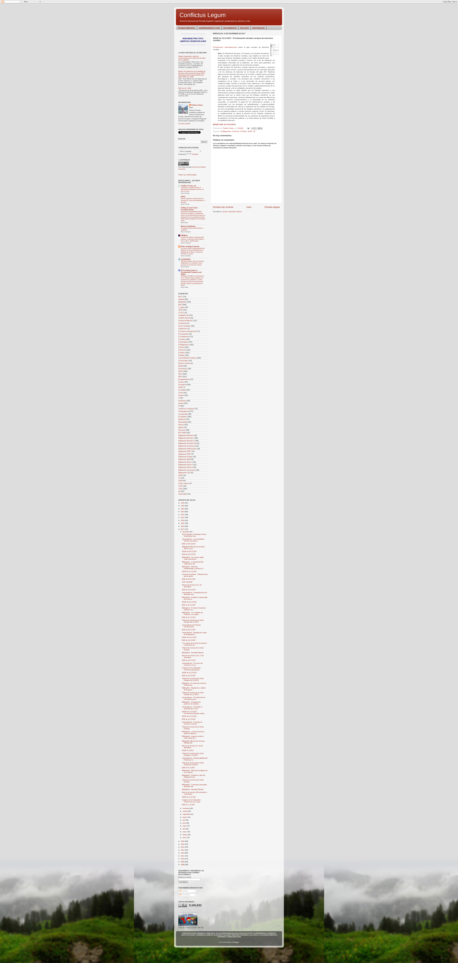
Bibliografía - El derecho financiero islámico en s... (194, 609)
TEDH (180, 481)
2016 (183, 841)
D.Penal (181, 347)
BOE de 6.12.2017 (188, 768)
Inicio (248, 207)
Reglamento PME (184, 454)
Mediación (181, 419)
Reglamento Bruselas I (186, 438)
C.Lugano (181, 307)
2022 (183, 515)
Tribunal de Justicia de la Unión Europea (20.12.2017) (193, 621)
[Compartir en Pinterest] (261, 128)
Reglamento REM (184, 459)
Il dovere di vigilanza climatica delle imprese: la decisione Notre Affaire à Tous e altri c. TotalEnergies (192, 239)
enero (185, 837)
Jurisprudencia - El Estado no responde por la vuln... (192, 708)
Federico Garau (197, 105)
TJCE (180, 486)
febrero (185, 835)
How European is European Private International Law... (194, 535)
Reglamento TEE (184, 473)
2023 (183, 512)
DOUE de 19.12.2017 (189, 637)
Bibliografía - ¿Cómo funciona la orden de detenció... (193, 732)
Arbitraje (181, 299)
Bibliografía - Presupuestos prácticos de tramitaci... (191, 703)
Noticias (181, 425)
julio (184, 820)
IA (179, 398)
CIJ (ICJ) (181, 313)
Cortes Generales (184, 326)
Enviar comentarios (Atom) (232, 211)
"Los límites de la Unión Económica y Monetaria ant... (194, 644)
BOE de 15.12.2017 (189, 676)
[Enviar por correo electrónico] (252, 128)
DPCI (180, 374)
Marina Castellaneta (188, 226)
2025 (183, 506)
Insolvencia (182, 401)
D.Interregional (183, 342)
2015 (183, 844)
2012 (183, 853)
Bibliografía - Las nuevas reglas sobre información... (193, 558)
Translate (195, 154)
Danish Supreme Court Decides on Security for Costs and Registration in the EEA (193, 200)
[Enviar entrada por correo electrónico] (248, 128)
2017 (183, 529)
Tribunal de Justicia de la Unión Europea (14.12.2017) (193, 679)
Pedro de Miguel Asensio (190, 246)
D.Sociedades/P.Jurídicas (187, 358)
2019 (183, 523)
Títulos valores (183, 483)
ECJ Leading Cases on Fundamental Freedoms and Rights (191, 272)
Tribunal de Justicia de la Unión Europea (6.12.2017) (193, 764)
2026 (183, 503)
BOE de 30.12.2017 (189, 544)
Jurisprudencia (183, 411)
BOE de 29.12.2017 (189, 554)
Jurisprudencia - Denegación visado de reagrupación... (194, 633)
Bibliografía (182, 302)
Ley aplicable (182, 414)
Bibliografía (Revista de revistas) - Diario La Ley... (194, 547)
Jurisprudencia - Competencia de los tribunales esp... (194, 593)
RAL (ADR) (182, 433)
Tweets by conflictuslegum (187, 175)
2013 (183, 850)
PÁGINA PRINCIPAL (186, 28)
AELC (180, 296)
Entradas (184, 891)
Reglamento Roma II (185, 465)
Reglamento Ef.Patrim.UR (187, 443)
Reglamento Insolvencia (186, 446)
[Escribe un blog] (254, 128)
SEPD (180, 475)
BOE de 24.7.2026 (184, 88)
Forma (180, 393)
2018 (183, 526)
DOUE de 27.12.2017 (189, 571)
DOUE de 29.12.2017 (189, 551)
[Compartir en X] (257, 128)
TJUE (180, 489)
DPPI (180, 377)
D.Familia (181, 339)
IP (179, 406)
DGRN (180, 366)
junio (184, 823)
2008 (183, 865)
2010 (183, 859)
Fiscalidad (181, 390)
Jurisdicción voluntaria (186, 409)
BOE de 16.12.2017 (189, 660)
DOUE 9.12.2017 (188, 750)
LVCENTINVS (186, 259)
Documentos (182, 369)
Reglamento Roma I (185, 462)
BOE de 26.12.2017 (189, 579)
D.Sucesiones (183, 361)
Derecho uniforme (184, 363)
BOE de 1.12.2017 (188, 805)
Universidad (182, 494)
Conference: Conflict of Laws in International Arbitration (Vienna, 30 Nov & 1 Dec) (192, 189)
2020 (183, 520)
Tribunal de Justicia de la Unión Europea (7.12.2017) (193, 754)
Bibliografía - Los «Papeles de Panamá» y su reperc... (192, 613)
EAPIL (183, 197)
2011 (183, 856)
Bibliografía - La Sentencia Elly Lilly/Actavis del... (192, 563)
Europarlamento (183, 379)
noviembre (186, 808)
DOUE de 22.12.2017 (189, 602)
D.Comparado (183, 334)
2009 (183, 862)
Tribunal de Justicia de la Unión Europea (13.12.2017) (193, 693)
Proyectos (181, 430)
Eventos (181, 382)
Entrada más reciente (223, 207)
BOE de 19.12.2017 (189, 640)
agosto (185, 817)
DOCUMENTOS (230, 28)
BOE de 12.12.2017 (189, 719)
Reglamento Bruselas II (186, 441)
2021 (183, 517)
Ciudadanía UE (183, 315)
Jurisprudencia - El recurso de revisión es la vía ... (192, 664)
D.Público (243, 131)
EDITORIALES (258, 28)
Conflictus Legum (203, 15)
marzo (185, 832)
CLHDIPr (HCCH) (184, 318)
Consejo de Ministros (185, 321)
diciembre (186, 532)
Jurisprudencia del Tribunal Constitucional (191, 626)
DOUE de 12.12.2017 (189, 716)
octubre (185, 811)
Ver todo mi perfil (184, 124)
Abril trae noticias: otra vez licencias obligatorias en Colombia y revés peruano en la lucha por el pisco (192, 263)
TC (179, 478)
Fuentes (181, 395)
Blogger (236, 942)
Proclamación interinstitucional (225, 47)
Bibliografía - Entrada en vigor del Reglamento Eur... (193, 776)
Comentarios (185, 895)
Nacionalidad (182, 422)
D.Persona (235, 131)
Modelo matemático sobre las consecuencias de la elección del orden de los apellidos (192, 58)
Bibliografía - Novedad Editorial (192, 653)
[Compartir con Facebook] (259, 128)
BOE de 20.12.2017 (189, 630)
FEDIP (180, 387)
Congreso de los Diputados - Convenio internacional (192, 669)
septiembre (187, 814)
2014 (183, 847)
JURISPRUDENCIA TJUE (209, 28)
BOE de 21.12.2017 (189, 617)
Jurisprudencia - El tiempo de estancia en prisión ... (192, 723)
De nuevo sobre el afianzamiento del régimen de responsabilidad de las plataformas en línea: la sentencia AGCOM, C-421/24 (193, 251)
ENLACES (244, 28)
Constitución (182, 323)
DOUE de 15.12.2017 (189, 673)
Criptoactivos (182, 329)
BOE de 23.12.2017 (189, 590)
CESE (180, 310)
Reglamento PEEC (184, 451)
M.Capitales (182, 417)
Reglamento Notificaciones (187, 449)
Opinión (181, 427)
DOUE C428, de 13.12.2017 (224, 124)
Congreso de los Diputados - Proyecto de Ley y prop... (192, 801)
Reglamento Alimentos (186, 435)
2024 (183, 509)
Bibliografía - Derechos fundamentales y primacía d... (193, 567)
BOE (180, 305)
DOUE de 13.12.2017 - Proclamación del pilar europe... (194, 712)
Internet (181, 403)
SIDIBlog (184, 235)
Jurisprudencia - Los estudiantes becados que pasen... (193, 540)
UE (254, 131)
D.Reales (181, 355)
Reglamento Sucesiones (186, 470)
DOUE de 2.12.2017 (189, 797)
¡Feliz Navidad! (187, 582)
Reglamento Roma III (185, 467)
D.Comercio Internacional (187, 331)
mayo (185, 826)
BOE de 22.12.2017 (189, 605)
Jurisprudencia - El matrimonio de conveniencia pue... (193, 698)
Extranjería (182, 385)
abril (184, 829)
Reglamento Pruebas (185, 457)
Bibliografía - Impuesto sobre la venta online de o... (193, 737)
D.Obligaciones (226, 131)
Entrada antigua (272, 207)
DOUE (250, 131)
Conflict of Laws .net (188, 186)
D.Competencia (183, 336)
